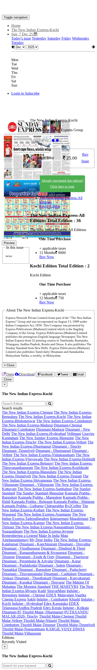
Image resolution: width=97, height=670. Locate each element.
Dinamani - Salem (51, 565)
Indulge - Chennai (31, 595)
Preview (9, 243)
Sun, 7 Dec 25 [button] (22, 34)
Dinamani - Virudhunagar (21, 548)
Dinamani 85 (11, 612)
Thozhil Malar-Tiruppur (38, 625)
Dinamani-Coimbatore (18, 429)
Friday (66, 38)
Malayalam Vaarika (71, 595)
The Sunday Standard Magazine (40, 493)
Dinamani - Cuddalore (60, 574)
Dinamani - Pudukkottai (19, 565)
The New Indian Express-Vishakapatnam (44, 455)
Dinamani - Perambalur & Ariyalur (27, 561)
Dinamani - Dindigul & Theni (63, 548)
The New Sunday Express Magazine (46, 438)
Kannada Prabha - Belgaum (32, 502)
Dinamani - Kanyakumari (71, 578)
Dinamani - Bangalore (34, 570)
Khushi (74, 599)
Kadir (42, 591)
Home (15, 26)
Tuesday (17, 43)
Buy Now (46, 257)
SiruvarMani (56, 591)
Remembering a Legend (20, 536)
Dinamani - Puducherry (69, 570)
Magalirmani (78, 519)
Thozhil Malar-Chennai (57, 616)
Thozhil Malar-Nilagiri (40, 621)
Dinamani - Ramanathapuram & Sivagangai (34, 553)
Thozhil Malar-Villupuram (21, 633)
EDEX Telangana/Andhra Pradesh (40, 606)
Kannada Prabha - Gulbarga (23, 506)
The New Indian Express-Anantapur (44, 514)
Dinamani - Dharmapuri (53, 451)
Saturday (54, 38)
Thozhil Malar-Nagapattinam (23, 629)
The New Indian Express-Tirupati (57, 476)
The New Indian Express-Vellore (62, 442)
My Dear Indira (41, 540)
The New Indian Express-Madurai (27, 425)
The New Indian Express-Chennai (27, 412)
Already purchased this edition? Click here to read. (62, 183)
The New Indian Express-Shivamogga (45, 478)
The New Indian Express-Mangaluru (29, 472)
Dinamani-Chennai (68, 425)
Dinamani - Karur (67, 561)
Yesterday (39, 38)
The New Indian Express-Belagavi (27, 463)
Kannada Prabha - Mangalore (40, 497)
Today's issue (21, 38)
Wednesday (80, 38)
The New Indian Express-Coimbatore (64, 421)
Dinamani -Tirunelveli (18, 451)
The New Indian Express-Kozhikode (61, 468)
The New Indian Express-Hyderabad (38, 434)
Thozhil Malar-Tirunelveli (76, 625)
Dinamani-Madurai (50, 429)
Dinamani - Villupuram (37, 485)
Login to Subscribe (25, 93)
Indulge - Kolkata (76, 608)
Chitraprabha (54, 506)
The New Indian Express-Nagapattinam (44, 527)
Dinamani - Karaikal (17, 582)
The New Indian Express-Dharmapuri (47, 444)
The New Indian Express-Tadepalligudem (44, 516)
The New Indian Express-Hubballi (69, 459)
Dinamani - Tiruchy (66, 446)
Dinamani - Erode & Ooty (35, 557)
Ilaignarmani (59, 519)
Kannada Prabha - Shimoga (73, 502)
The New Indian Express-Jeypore (48, 531)
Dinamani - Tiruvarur (49, 582)
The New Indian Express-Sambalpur (44, 489)
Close (8, 379)
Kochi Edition (49, 206)
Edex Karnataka (56, 604)
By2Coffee (73, 506)
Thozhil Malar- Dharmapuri (42, 612)
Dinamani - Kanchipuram (38, 544)
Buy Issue (85, 157)
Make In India (49, 536)
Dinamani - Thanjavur (72, 557)
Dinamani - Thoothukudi (32, 578)
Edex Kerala (52, 608)
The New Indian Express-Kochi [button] (35, 30)
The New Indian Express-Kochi (42, 417)
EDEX (51, 595)
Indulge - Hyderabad (27, 604)
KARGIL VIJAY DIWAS (65, 629)
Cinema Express (14, 599)
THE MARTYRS (65, 587)
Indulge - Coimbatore (52, 599)
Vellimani (74, 434)
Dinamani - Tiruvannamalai (22, 574)
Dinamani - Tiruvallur (74, 544)
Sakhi (31, 599)
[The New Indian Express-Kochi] (48, 8)
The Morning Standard (34, 587)
